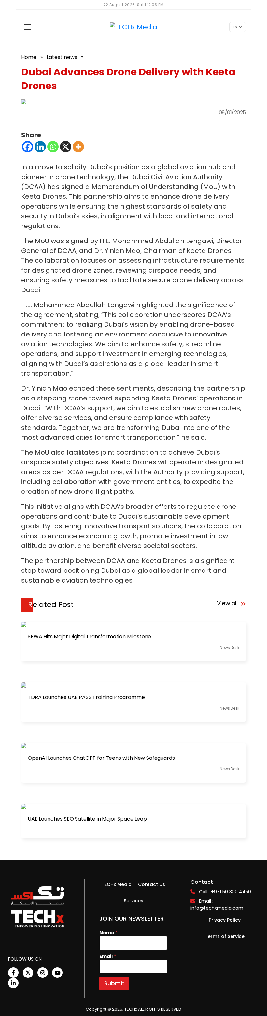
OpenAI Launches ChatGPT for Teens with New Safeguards (101, 758)
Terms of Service (225, 936)
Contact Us (151, 884)
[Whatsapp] (53, 146)
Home (28, 57)
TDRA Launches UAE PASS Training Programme (86, 697)
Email (107, 956)
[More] (78, 146)
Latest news (62, 57)
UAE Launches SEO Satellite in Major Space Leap (87, 819)
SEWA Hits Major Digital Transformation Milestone (89, 636)
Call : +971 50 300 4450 (225, 891)
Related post (51, 605)
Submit (114, 983)
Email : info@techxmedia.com (216, 904)
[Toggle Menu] (27, 27)
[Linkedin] (40, 146)
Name (108, 933)
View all (228, 603)
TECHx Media (117, 884)
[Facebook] (27, 146)
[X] (65, 146)
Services (133, 901)
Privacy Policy (225, 920)
